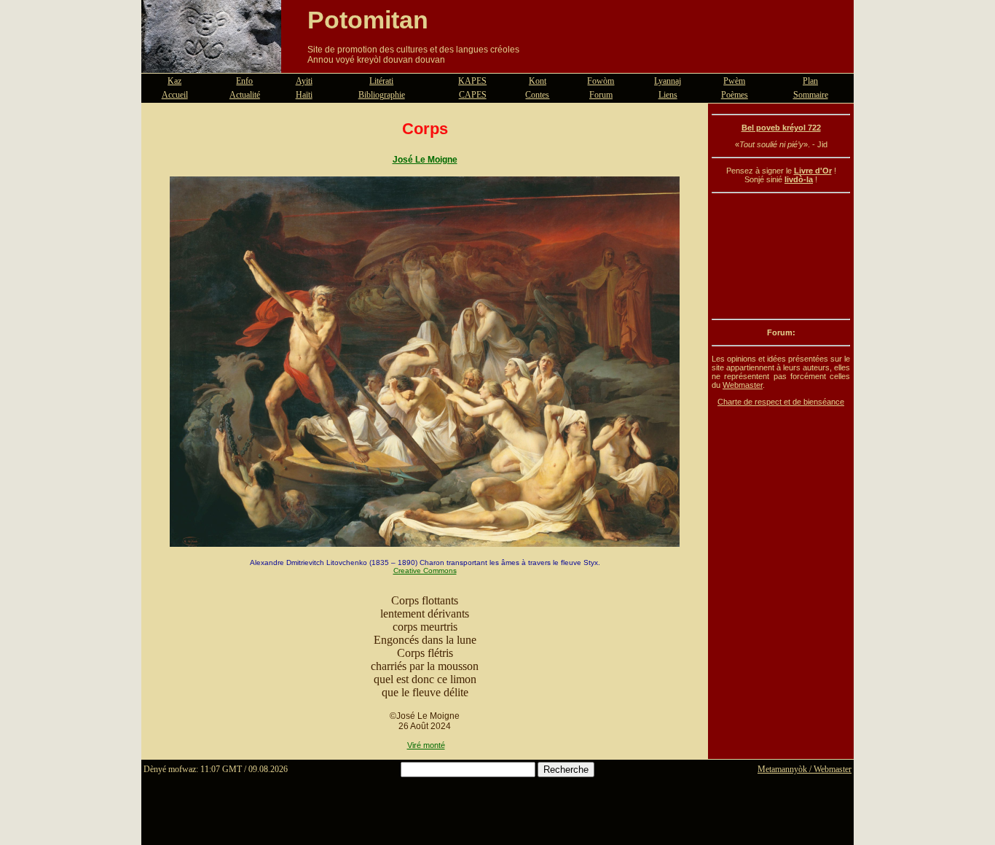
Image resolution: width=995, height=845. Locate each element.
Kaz (174, 81)
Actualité (244, 95)
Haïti (304, 95)
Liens (667, 95)
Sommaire (810, 95)
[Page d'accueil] (211, 64)
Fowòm (600, 81)
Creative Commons (425, 570)
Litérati (381, 81)
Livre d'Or (813, 170)
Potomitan (367, 20)
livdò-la (798, 179)
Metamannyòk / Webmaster (805, 769)
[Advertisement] (780, 256)
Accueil (175, 95)
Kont (537, 81)
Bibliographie (381, 95)
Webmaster (743, 385)
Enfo (244, 81)
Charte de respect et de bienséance (780, 401)
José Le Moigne (425, 160)
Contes (537, 95)
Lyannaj (667, 81)
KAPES (472, 81)
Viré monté (426, 745)
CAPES (473, 95)
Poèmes (734, 95)
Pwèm (734, 81)
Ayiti (304, 81)
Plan (810, 81)
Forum (601, 95)
